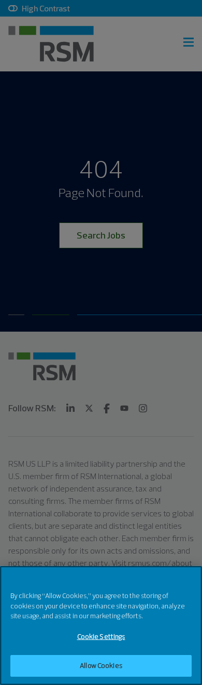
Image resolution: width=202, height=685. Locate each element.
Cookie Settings (101, 636)
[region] (101, 625)
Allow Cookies (101, 665)
